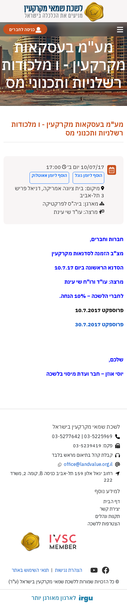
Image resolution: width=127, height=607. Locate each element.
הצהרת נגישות (68, 570)
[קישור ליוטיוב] (94, 570)
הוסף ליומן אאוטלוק (49, 175)
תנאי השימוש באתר (30, 570)
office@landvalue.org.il (88, 464)
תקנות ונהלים (107, 516)
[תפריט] (120, 29)
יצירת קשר (110, 509)
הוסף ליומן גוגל (88, 175)
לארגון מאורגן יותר (53, 597)
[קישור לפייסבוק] (105, 570)
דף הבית (111, 501)
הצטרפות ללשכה (103, 524)
